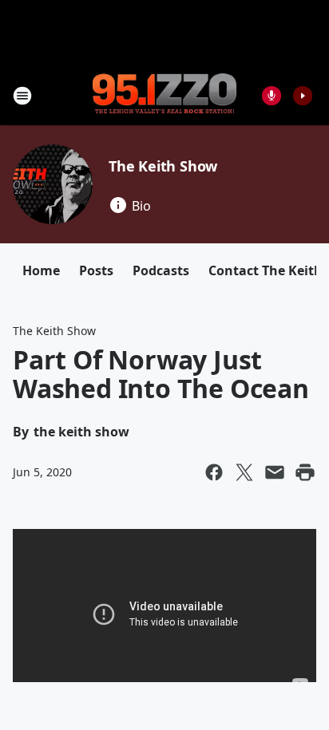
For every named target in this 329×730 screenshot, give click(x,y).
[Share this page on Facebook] (214, 472)
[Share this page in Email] (275, 472)
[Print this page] (305, 472)
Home (41, 270)
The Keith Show (163, 166)
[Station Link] (164, 94)
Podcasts (161, 270)
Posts (96, 270)
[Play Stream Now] (302, 95)
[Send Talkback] (271, 95)
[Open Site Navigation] (22, 95)
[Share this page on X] (244, 472)
